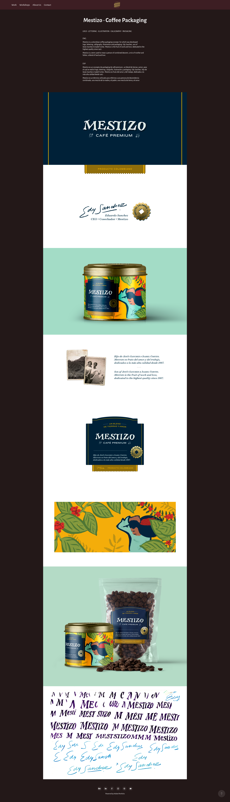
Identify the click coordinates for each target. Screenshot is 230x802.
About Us (37, 4)
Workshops (24, 4)
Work (14, 4)
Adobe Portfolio (119, 793)
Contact (47, 4)
